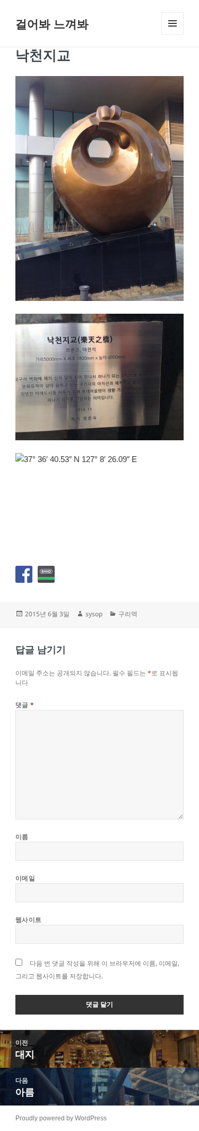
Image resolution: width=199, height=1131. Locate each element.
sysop (93, 613)
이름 (22, 836)
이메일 (25, 878)
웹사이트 (28, 919)
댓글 (24, 704)
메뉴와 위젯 (172, 34)
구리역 (127, 613)
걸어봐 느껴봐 (52, 23)
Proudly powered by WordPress (61, 1118)
